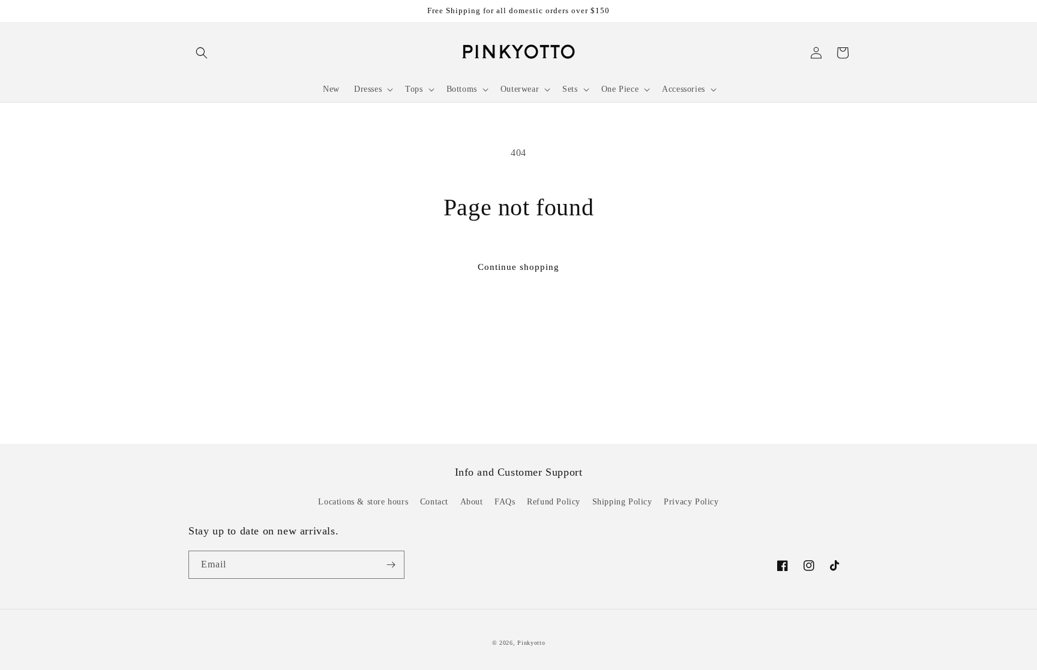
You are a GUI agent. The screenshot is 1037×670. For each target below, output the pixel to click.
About (471, 501)
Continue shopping (518, 267)
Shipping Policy (622, 501)
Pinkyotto (531, 642)
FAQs (504, 501)
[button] (201, 53)
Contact (434, 501)
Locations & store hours (363, 501)
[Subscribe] (390, 565)
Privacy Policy (691, 501)
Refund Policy (553, 501)
